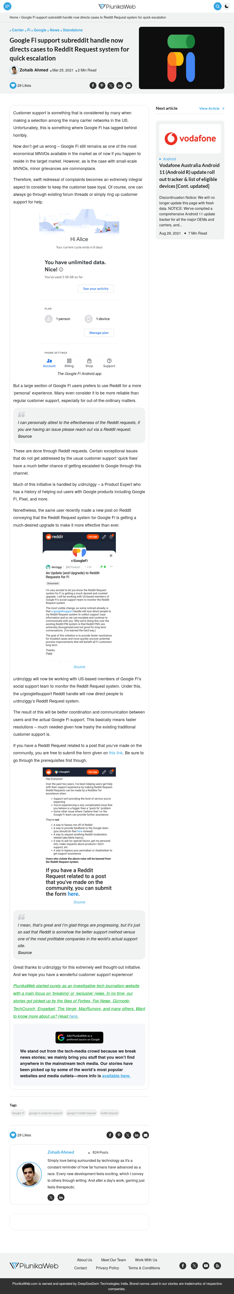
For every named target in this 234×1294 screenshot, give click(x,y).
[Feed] (217, 1265)
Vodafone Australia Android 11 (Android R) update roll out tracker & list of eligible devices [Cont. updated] (189, 175)
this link (116, 752)
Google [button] (40, 30)
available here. (116, 1076)
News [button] (54, 30)
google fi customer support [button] (45, 1113)
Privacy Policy (107, 1268)
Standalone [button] (73, 30)
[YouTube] (206, 1265)
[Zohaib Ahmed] (30, 1174)
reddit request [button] (109, 1113)
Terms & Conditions (144, 1268)
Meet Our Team (113, 1260)
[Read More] (190, 138)
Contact (80, 1268)
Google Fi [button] (18, 1113)
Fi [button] (28, 30)
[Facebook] (182, 1265)
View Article (209, 108)
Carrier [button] (18, 30)
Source (25, 436)
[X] (194, 1265)
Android (169, 158)
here (73, 1016)
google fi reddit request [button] (81, 1113)
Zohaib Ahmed (34, 70)
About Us (84, 1260)
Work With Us (146, 1260)
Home (14, 17)
